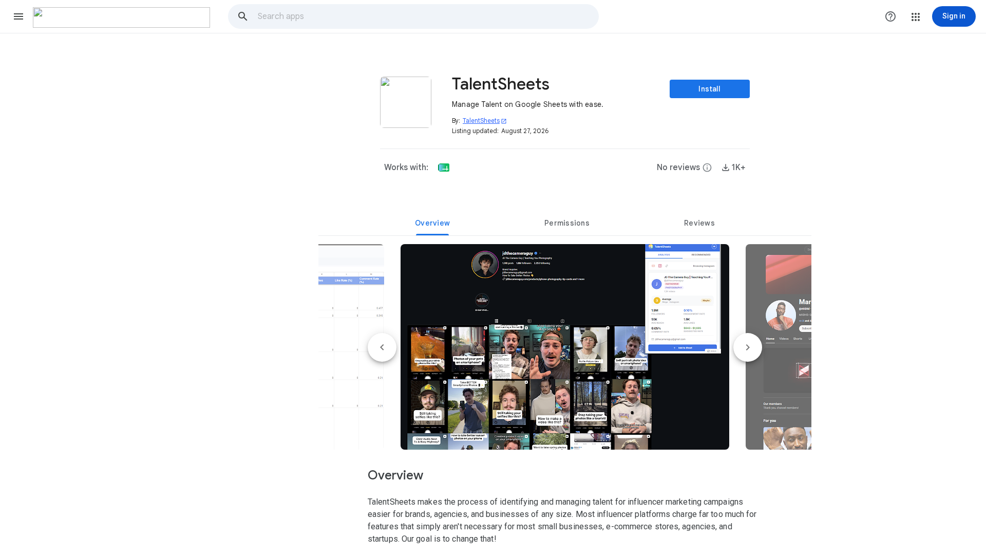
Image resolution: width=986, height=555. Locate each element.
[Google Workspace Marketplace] (121, 17)
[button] (18, 16)
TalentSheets (485, 120)
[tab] (432, 223)
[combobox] (427, 16)
